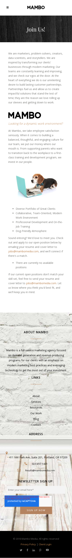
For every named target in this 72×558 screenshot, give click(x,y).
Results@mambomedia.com (40, 470)
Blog (36, 419)
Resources (36, 407)
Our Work (36, 413)
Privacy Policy (28, 544)
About (36, 396)
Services (36, 401)
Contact (36, 424)
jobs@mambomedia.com (23, 251)
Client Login (45, 544)
